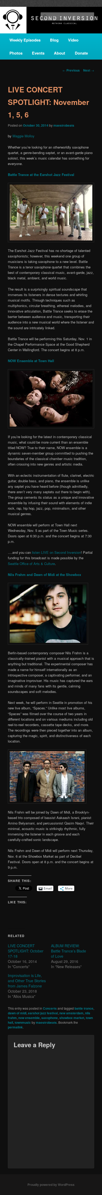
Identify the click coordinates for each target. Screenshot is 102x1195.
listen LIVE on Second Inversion (56, 552)
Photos (15, 53)
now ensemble (29, 1017)
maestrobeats (63, 125)
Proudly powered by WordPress (51, 1184)
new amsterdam (71, 1013)
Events (38, 53)
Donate (81, 53)
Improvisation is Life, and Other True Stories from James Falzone (27, 980)
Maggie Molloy (24, 135)
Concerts (50, 1008)
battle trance (84, 1008)
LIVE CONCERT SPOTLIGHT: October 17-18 (25, 951)
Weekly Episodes (25, 40)
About (59, 53)
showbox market (71, 1017)
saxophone (49, 1017)
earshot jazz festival (43, 1013)
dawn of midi (17, 1013)
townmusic (23, 1022)
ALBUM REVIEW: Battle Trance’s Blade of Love (68, 951)
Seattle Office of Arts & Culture (31, 563)
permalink (15, 1027)
